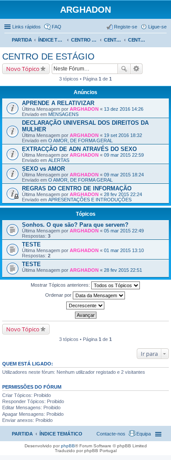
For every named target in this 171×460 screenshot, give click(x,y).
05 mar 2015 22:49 (124, 230)
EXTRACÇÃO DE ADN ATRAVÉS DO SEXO (79, 149)
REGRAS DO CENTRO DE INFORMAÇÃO (77, 188)
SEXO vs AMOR (43, 168)
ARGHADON (84, 109)
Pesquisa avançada (136, 68)
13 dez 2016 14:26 (123, 109)
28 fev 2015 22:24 (123, 194)
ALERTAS (58, 160)
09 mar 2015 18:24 (124, 174)
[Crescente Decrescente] (85, 305)
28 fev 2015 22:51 (123, 270)
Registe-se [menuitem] (125, 26)
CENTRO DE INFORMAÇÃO (84, 39)
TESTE (31, 244)
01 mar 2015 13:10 (124, 250)
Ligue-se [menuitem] (157, 26)
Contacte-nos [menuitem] (110, 433)
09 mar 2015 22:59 (124, 155)
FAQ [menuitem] (56, 26)
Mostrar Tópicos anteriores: (61, 285)
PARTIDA (22, 39)
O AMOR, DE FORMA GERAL (80, 140)
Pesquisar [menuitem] (163, 40)
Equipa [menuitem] (143, 433)
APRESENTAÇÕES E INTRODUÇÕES (90, 199)
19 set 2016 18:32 (123, 135)
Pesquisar (124, 68)
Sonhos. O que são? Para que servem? (75, 224)
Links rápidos (26, 26)
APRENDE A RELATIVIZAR (58, 103)
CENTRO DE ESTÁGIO (112, 39)
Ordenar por (59, 295)
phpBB (68, 445)
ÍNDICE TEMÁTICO (51, 39)
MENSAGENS (63, 114)
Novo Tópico (22, 69)
